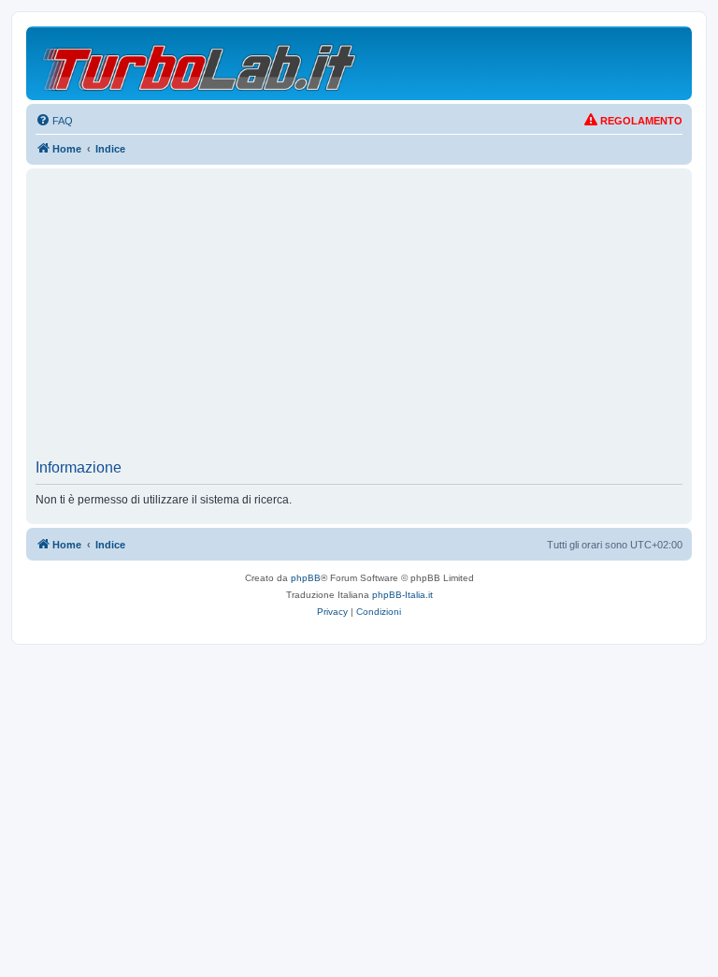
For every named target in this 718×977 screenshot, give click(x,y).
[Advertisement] (359, 319)
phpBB (306, 578)
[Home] (200, 63)
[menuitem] (54, 120)
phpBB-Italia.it (402, 595)
